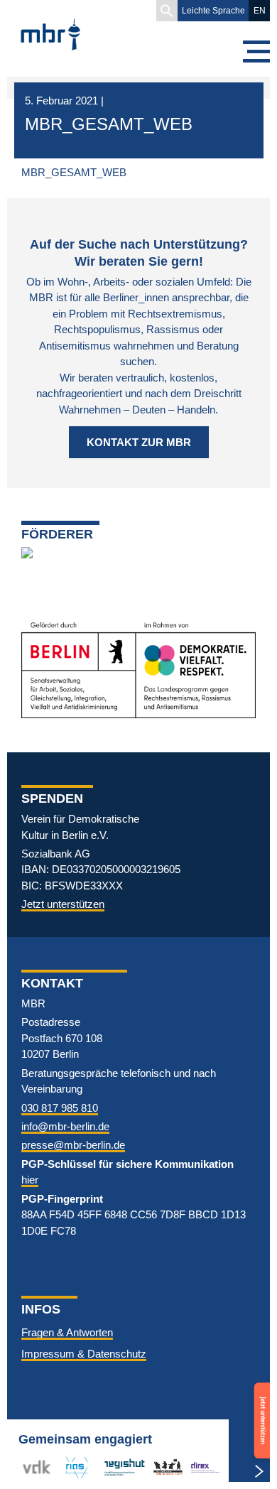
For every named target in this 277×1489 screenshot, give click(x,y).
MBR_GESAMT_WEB (73, 172)
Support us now (260, 1402)
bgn (161, 1467)
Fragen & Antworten (67, 1332)
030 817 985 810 (59, 1108)
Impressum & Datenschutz (83, 1354)
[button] (167, 10)
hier (29, 1180)
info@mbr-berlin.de (65, 1126)
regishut (122, 1467)
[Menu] (255, 51)
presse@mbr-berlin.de (73, 1145)
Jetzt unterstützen (62, 904)
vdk (31, 1467)
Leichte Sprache (213, 11)
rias (68, 1467)
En (260, 11)
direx (201, 1467)
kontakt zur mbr (139, 442)
